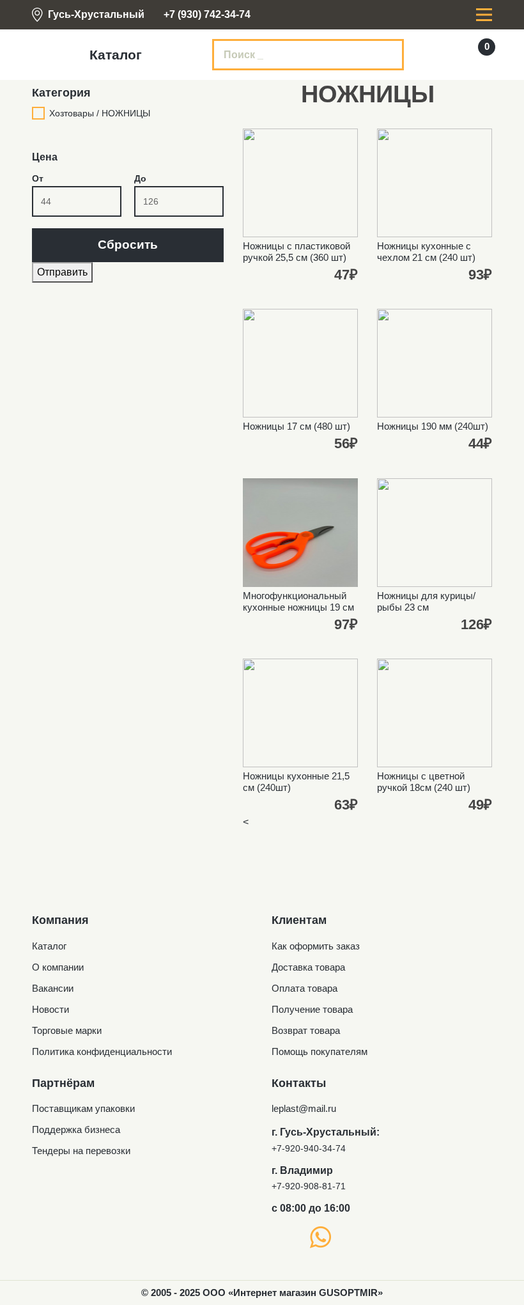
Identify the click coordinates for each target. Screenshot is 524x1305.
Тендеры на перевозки (81, 1150)
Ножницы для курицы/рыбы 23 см (426, 601)
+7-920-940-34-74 (309, 1148)
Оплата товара (304, 988)
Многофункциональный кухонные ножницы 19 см (298, 601)
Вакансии (52, 988)
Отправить (62, 272)
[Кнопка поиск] (386, 55)
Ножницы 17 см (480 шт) (296, 426)
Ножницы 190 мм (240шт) (432, 426)
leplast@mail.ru (304, 1108)
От (37, 178)
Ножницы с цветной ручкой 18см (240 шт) (423, 781)
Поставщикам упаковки (83, 1108)
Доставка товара (308, 967)
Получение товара (312, 1009)
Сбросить (128, 244)
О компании (58, 967)
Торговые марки (67, 1030)
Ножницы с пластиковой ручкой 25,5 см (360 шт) (296, 251)
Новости (50, 1009)
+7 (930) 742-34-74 (207, 14)
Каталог (49, 946)
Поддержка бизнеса (76, 1129)
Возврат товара (306, 1030)
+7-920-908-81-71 (309, 1186)
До (140, 178)
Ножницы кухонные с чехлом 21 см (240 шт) (426, 251)
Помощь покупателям (319, 1051)
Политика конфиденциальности (102, 1051)
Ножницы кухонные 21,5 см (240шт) (296, 781)
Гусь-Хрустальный (96, 14)
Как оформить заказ (316, 946)
